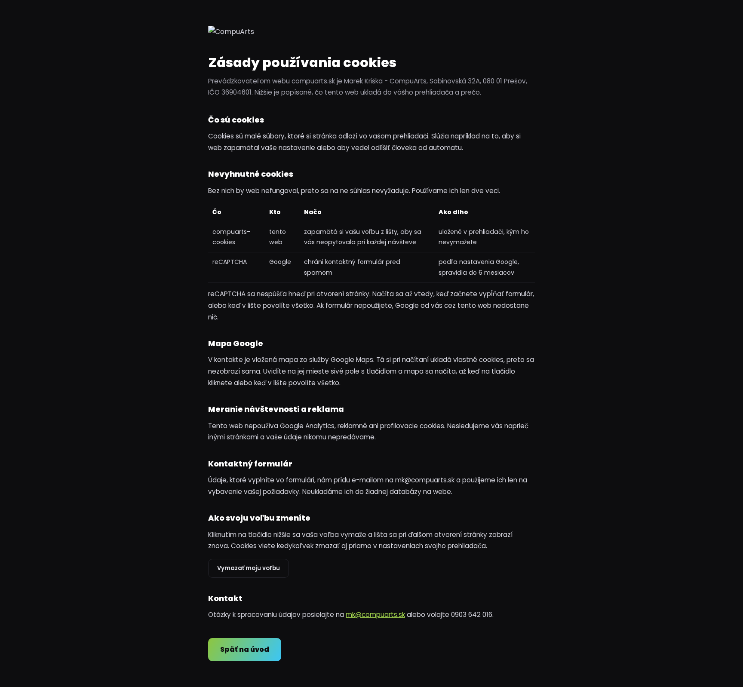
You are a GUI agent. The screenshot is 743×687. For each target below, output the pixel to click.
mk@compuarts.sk (375, 614)
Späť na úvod (244, 649)
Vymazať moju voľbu (248, 568)
